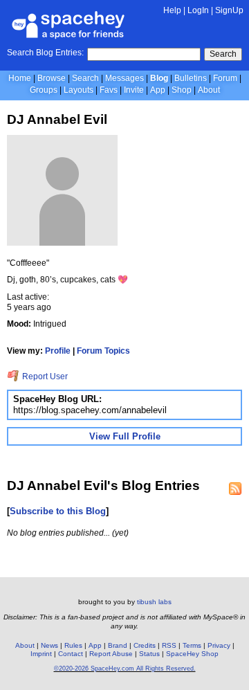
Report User (44, 376)
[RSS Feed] (235, 488)
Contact (70, 653)
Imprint (41, 653)
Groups (43, 90)
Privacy (219, 645)
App (157, 90)
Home (19, 78)
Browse (51, 78)
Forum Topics (103, 351)
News (49, 645)
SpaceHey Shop (192, 653)
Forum (225, 78)
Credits (144, 645)
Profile (58, 351)
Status (149, 653)
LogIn (198, 10)
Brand (117, 645)
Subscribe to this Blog (58, 511)
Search (223, 54)
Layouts (78, 90)
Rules (73, 645)
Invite (134, 90)
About (209, 90)
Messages (124, 78)
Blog (159, 78)
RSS (169, 645)
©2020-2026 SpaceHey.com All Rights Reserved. (125, 668)
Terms (192, 645)
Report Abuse (111, 653)
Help (172, 10)
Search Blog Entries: (45, 52)
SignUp (229, 10)
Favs (109, 90)
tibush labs (154, 602)
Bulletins (190, 78)
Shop (182, 90)
